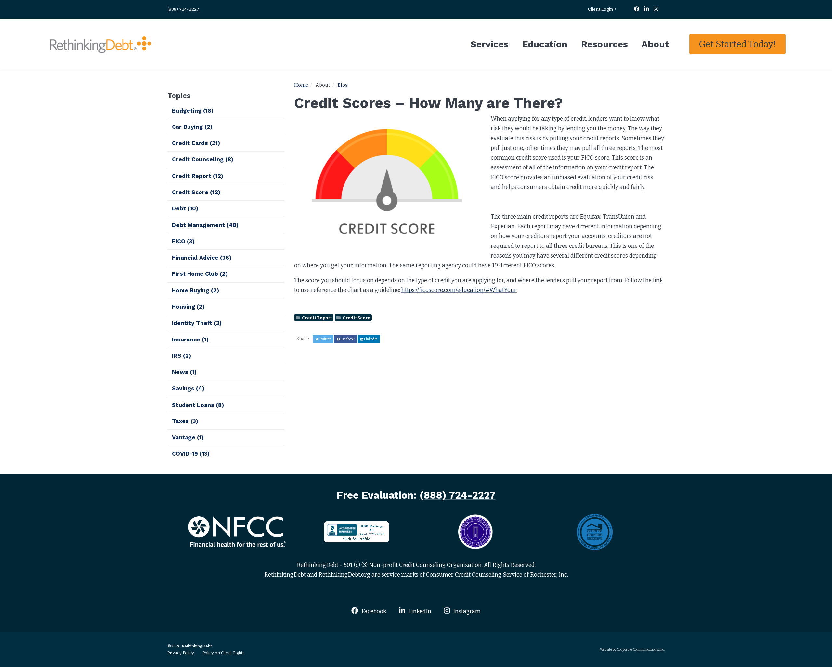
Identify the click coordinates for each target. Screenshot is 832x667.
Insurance (190, 339)
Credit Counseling (202, 159)
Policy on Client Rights (223, 652)
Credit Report (316, 317)
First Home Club (200, 274)
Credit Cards (196, 143)
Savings (188, 388)
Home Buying (195, 290)
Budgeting (193, 110)
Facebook (373, 611)
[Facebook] (637, 9)
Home (301, 85)
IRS (181, 356)
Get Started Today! (737, 44)
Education (544, 44)
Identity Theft (197, 323)
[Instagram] (656, 9)
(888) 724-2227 (183, 9)
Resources (604, 44)
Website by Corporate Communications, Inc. (632, 649)
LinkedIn (419, 611)
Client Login (600, 9)
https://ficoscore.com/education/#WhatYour (459, 290)
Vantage (188, 437)
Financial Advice (201, 257)
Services (490, 44)
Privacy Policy (180, 652)
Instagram (466, 611)
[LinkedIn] (647, 9)
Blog (343, 85)
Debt (185, 208)
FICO (183, 241)
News (184, 372)
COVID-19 (191, 453)
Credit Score (356, 317)
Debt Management (205, 225)
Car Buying (192, 127)
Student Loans (198, 405)
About (655, 44)
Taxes (185, 421)
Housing (188, 306)
